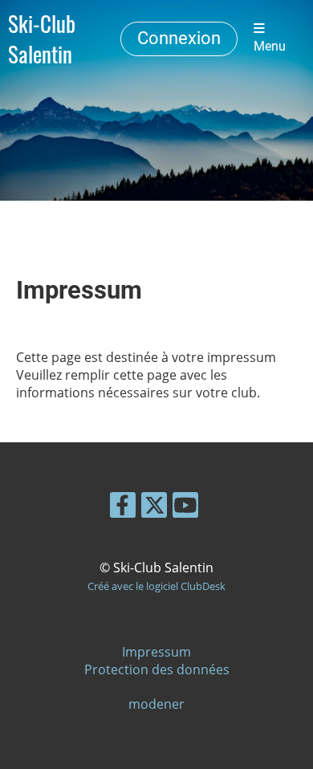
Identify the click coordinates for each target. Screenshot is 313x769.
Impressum (156, 652)
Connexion (179, 38)
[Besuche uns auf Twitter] (154, 507)
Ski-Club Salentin (41, 38)
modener (156, 704)
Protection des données (157, 669)
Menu (270, 46)
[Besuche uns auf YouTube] (185, 507)
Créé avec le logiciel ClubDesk (156, 586)
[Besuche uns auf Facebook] (123, 507)
